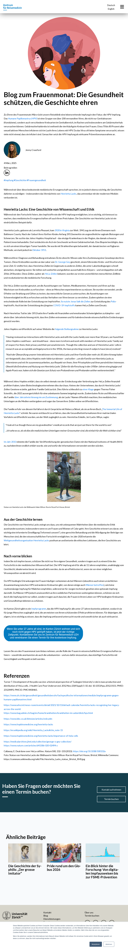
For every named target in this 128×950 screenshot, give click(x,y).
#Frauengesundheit (36, 180)
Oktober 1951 (39, 250)
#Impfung (8, 180)
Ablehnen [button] (109, 944)
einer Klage (88, 389)
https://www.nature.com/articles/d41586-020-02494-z (31, 745)
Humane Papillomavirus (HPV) (22, 118)
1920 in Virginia (62, 230)
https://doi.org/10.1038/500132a (89, 751)
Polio (113, 301)
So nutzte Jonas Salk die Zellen (75, 301)
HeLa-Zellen (51, 273)
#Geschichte (20, 180)
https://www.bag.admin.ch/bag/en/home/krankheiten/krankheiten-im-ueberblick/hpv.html (48, 713)
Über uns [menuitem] (89, 912)
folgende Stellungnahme (67, 329)
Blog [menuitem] (45, 915)
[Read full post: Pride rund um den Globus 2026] (64, 853)
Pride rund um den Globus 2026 (64, 868)
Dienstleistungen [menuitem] (51, 918)
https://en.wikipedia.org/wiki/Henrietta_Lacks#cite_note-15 (33, 730)
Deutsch (111, 5)
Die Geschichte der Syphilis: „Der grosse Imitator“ (24, 869)
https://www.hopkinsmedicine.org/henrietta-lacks (28, 724)
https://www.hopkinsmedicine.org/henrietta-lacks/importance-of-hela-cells (41, 735)
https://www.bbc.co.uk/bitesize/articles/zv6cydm (28, 718)
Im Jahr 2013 (10, 441)
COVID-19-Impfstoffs (64, 305)
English (111, 9)
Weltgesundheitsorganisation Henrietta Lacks (26, 540)
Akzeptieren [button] (96, 944)
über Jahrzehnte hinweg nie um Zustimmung (36, 397)
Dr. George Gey (62, 262)
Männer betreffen (95, 585)
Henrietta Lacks (68, 193)
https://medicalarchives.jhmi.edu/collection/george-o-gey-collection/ (38, 741)
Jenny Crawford (33, 150)
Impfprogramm (38, 608)
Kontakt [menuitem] (47, 912)
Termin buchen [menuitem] (92, 915)
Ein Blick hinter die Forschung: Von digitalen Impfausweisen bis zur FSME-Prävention (102, 871)
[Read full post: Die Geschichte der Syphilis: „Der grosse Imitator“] (25, 853)
